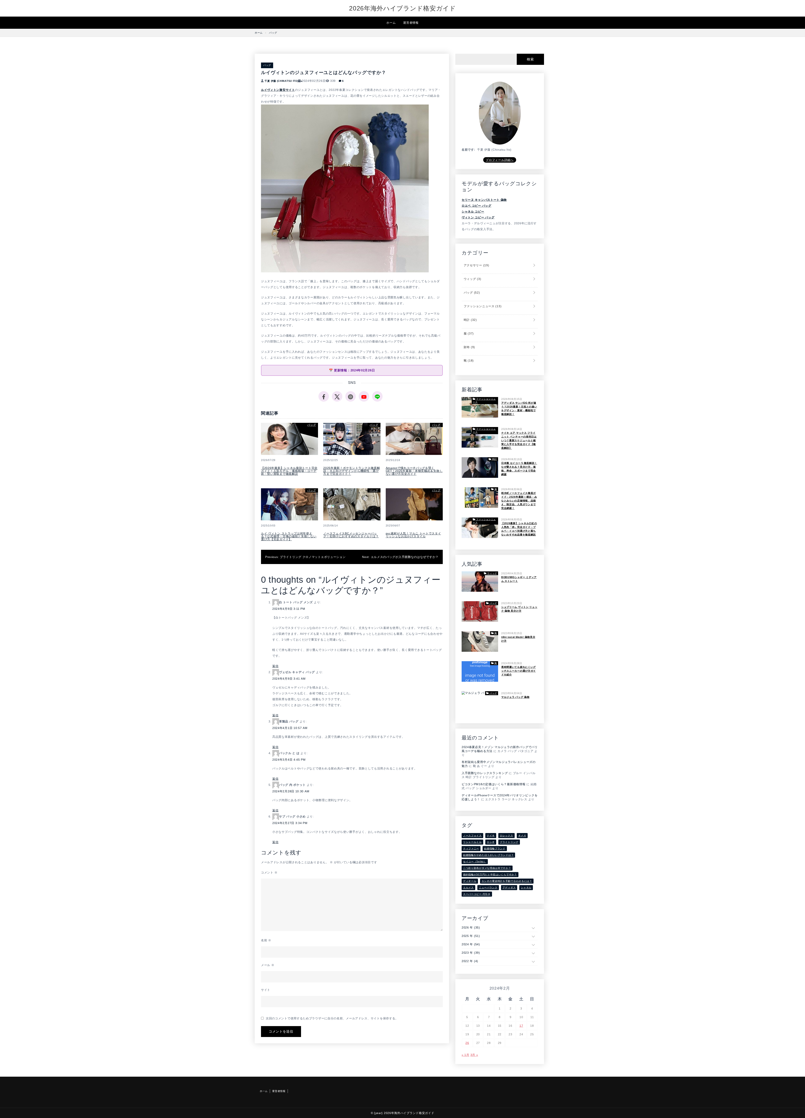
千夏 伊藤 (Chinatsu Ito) (281, 81)
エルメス (468, 887)
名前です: (468, 149)
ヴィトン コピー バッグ (478, 217)
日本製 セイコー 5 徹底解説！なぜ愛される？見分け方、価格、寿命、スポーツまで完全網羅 (519, 469)
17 (521, 1025)
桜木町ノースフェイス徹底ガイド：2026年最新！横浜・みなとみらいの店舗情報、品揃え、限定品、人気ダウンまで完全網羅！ (519, 501)
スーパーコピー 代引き (477, 894)
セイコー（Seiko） (474, 861)
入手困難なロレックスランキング (485, 773)
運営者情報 (411, 22)
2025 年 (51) (471, 936)
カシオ (491, 842)
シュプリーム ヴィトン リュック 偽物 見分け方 (519, 609)
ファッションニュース (482, 306)
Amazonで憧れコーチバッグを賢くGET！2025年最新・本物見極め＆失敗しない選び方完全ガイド (414, 470)
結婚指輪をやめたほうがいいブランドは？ (488, 855)
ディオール (470, 881)
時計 (470, 319)
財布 (469, 347)
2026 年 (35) (471, 927)
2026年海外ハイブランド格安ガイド (402, 8)
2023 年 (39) (471, 952)
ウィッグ (472, 279)
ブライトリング (509, 842)
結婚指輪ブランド (494, 848)
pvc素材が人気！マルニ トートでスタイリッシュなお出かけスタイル (413, 535)
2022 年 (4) (470, 961)
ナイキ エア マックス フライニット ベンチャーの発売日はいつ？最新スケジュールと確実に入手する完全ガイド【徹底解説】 (519, 440)
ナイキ (491, 835)
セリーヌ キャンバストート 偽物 (484, 199)
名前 (266, 940)
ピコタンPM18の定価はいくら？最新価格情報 (493, 784)
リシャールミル (472, 842)
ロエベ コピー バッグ (476, 205)
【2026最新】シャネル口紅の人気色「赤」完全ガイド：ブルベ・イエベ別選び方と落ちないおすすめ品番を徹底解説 (519, 529)
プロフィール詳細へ (499, 160)
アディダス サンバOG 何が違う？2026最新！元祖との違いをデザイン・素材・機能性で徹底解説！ (519, 408)
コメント (269, 872)
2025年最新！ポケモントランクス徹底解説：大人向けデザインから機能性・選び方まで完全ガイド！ (351, 470)
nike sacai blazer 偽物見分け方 (518, 639)
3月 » (474, 1055)
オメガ (522, 835)
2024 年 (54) (471, 944)
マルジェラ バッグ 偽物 (515, 697)
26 (467, 1043)
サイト (265, 989)
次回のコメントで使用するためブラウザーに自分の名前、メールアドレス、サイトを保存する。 (332, 1018)
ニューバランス (488, 887)
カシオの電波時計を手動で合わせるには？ (507, 881)
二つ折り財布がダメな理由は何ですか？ (487, 868)
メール (267, 965)
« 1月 (465, 1055)
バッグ (267, 65)
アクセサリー (476, 265)
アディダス (509, 887)
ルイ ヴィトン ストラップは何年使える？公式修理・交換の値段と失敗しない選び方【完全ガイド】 (289, 536)
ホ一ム (391, 22)
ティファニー (471, 848)
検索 (530, 59)
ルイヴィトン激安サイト (278, 89)
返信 (275, 666)
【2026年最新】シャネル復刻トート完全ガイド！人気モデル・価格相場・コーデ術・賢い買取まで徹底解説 (289, 470)
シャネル (526, 887)
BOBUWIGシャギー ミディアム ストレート (519, 579)
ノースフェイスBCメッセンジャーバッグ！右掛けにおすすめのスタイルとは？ (351, 535)
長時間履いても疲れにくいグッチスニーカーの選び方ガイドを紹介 (518, 671)
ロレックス (506, 835)
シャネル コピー (473, 211)
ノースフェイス (472, 835)
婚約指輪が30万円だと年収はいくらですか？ (490, 874)
